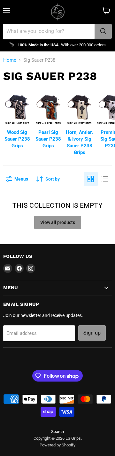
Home (9, 60)
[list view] (105, 179)
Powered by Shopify (57, 445)
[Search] (103, 31)
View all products (57, 222)
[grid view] (91, 179)
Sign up (92, 333)
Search (57, 431)
